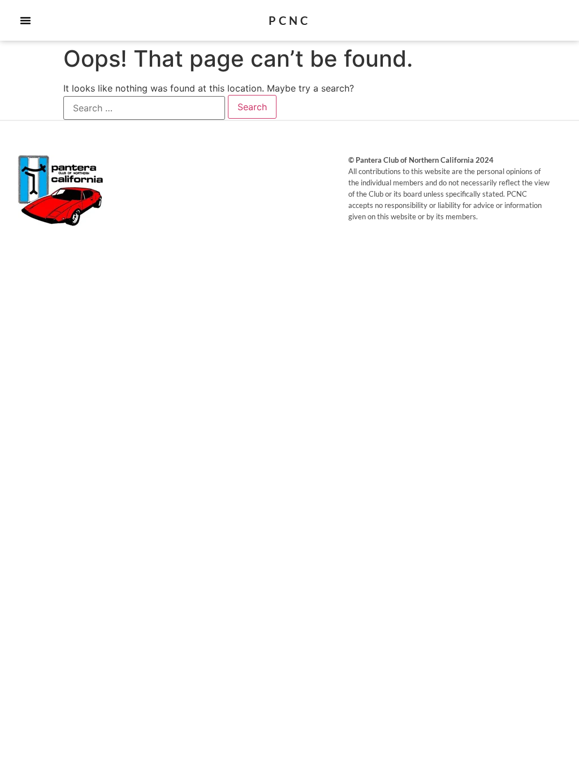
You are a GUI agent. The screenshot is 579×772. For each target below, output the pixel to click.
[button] (25, 20)
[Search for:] (144, 108)
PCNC (289, 20)
